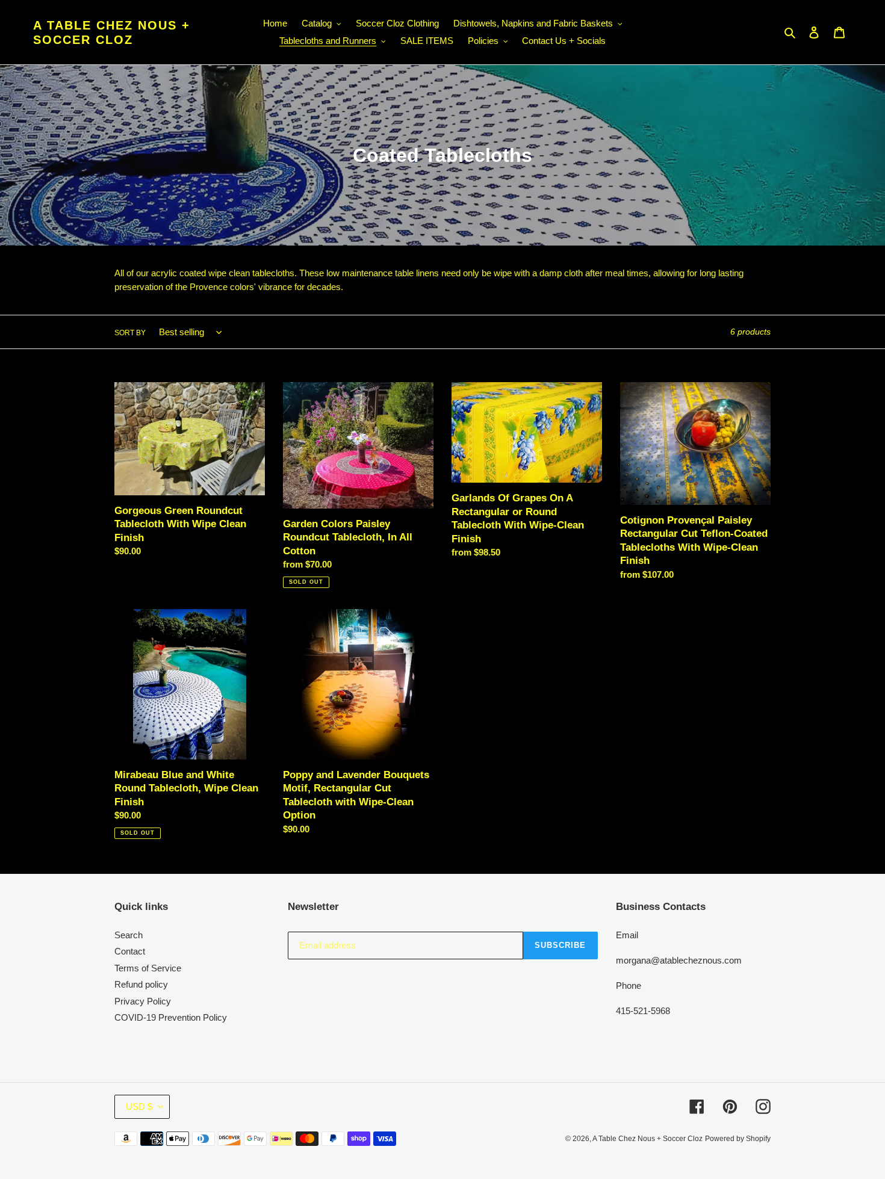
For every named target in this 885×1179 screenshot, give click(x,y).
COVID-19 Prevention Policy (170, 1017)
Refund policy (141, 984)
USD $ (139, 1106)
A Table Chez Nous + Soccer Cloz (111, 32)
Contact (129, 951)
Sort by (130, 333)
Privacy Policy (142, 1001)
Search (128, 935)
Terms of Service (147, 968)
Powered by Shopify (738, 1138)
